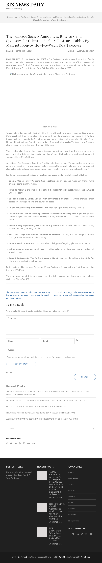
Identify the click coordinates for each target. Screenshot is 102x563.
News (72, 51)
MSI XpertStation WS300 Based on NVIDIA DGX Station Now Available (36, 407)
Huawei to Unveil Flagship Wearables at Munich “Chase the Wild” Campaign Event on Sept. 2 (46, 401)
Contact (72, 509)
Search (9, 373)
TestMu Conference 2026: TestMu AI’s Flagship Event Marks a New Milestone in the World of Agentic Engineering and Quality (56, 483)
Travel (71, 484)
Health (71, 490)
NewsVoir (72, 515)
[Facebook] (7, 443)
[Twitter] (11, 443)
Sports (71, 497)
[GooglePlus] (28, 443)
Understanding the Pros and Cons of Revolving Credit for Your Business (19, 475)
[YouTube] (33, 443)
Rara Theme (64, 557)
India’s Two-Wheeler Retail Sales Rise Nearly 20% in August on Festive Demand (41, 413)
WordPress (85, 557)
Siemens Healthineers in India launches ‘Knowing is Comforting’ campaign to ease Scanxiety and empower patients (28, 295)
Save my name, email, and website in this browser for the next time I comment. (42, 357)
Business (72, 472)
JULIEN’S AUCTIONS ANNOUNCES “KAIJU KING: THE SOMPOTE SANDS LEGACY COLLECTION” (42, 419)
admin (11, 51)
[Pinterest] (20, 443)
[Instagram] (24, 443)
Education (73, 478)
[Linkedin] (16, 443)
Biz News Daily (25, 4)
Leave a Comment (86, 51)
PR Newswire (73, 521)
